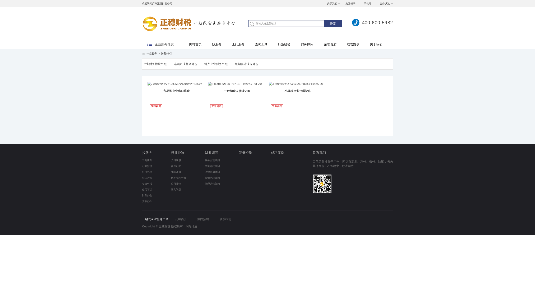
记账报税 (147, 166)
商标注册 (176, 172)
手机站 (367, 3)
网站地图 (191, 226)
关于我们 (332, 3)
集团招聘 (350, 3)
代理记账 (176, 166)
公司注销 (176, 183)
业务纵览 (385, 3)
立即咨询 (156, 106)
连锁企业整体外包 (185, 64)
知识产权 (147, 177)
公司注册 (176, 160)
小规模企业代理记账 (298, 91)
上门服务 (238, 44)
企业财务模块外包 (155, 64)
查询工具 (261, 44)
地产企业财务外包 (216, 64)
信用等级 (147, 189)
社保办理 (147, 172)
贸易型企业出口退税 (176, 91)
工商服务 (147, 160)
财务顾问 (307, 44)
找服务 (217, 44)
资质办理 (147, 201)
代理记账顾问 (212, 183)
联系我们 (225, 219)
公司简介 (181, 219)
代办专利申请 (178, 177)
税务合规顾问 (212, 160)
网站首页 (195, 44)
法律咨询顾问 (212, 172)
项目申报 (147, 183)
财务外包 (166, 53)
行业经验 (284, 44)
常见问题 (176, 189)
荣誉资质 (330, 44)
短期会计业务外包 (246, 64)
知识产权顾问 (212, 177)
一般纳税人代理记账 (237, 91)
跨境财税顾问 (212, 166)
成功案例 (353, 44)
